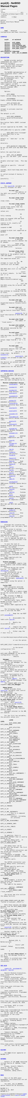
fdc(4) (11, 449)
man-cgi (17, 1095)
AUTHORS (3, 1059)
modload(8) (20, 578)
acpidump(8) (9, 615)
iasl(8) (12, 619)
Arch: (23, 12)
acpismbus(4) (14, 417)
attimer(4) (13, 443)
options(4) (4, 570)
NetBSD (25, 1093)
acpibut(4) (4, 354)
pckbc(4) (12, 510)
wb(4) (11, 495)
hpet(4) (12, 461)
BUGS (2, 1075)
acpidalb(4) (13, 396)
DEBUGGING (4, 522)
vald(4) (12, 489)
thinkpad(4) (13, 482)
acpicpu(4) (13, 393)
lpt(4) (11, 470)
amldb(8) (4, 970)
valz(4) (12, 492)
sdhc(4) (12, 479)
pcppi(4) (12, 476)
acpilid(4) (19, 356)
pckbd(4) (4, 357)
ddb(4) (14, 678)
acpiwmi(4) (13, 428)
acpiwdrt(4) (13, 433)
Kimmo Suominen (6, 1095)
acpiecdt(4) (13, 403)
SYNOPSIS (4, 36)
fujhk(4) (12, 455)
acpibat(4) (13, 387)
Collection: (4, 15)
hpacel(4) (12, 458)
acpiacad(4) (13, 384)
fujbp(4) (12, 452)
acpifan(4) (13, 408)
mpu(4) (11, 473)
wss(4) (11, 498)
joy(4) (11, 467)
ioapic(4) (8, 968)
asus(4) (12, 440)
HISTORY (3, 1050)
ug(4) (11, 486)
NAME (2, 28)
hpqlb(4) (12, 464)
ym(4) (11, 502)
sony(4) (12, 513)
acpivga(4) (13, 424)
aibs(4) (12, 436)
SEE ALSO (4, 965)
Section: (3, 12)
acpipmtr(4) (13, 414)
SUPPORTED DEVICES (7, 371)
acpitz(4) (12, 421)
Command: (3, 9)
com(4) (11, 445)
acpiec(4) (18, 313)
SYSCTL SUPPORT (6, 183)
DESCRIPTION (5, 57)
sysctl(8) (11, 186)
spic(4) (12, 516)
